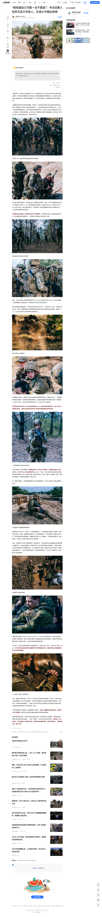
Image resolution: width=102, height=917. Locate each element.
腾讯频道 (58, 906)
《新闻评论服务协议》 (32, 860)
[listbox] (37, 796)
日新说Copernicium (16, 759)
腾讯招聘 (43, 906)
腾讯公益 (48, 906)
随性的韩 (14, 783)
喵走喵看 (14, 795)
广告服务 (39, 906)
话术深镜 (14, 819)
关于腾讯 (14, 906)
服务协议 (25, 906)
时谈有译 (14, 843)
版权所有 (39, 912)
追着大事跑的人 (15, 831)
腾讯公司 (35, 912)
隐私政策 (30, 906)
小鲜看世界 (14, 807)
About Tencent (20, 906)
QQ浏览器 (53, 906)
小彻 (13, 747)
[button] (86, 13)
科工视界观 (14, 771)
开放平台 (34, 906)
